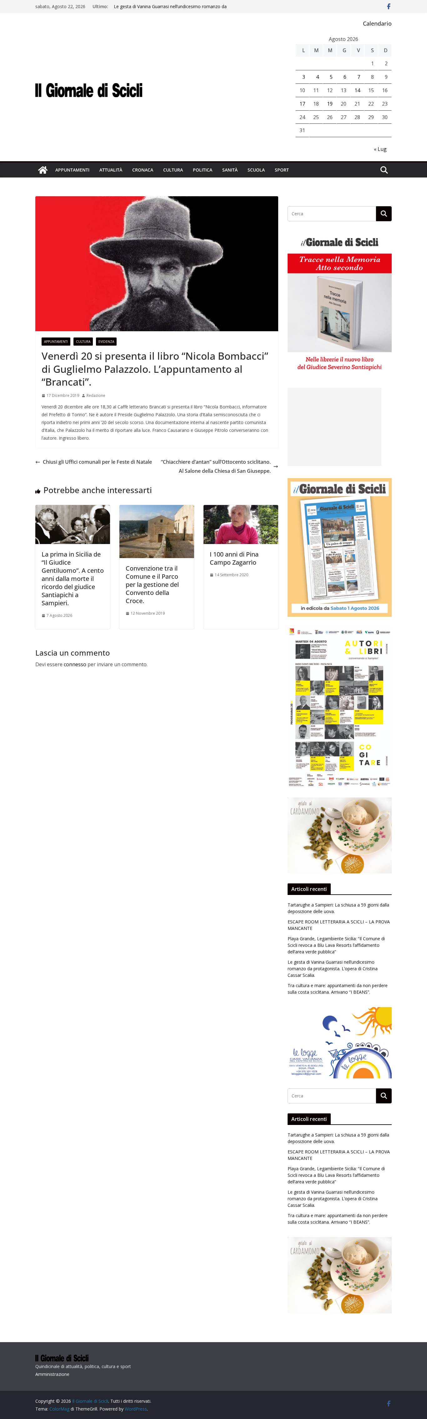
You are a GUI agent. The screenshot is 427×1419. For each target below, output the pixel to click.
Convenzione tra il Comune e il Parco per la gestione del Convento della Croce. (152, 584)
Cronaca (142, 170)
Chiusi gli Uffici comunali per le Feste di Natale (97, 461)
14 (357, 90)
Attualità (110, 170)
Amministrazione (52, 1374)
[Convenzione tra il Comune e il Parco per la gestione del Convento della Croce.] (156, 509)
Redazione (96, 395)
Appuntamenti (72, 170)
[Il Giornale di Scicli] (42, 169)
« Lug (380, 149)
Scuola (256, 170)
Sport (282, 170)
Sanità (230, 170)
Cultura (173, 170)
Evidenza (106, 341)
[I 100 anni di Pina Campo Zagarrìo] (240, 509)
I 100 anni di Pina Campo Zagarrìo (234, 558)
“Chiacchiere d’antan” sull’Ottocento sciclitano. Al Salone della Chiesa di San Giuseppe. (216, 466)
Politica (202, 170)
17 (302, 103)
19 (330, 103)
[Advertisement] (334, 427)
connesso (75, 664)
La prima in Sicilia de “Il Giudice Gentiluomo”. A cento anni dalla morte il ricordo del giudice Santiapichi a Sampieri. (73, 578)
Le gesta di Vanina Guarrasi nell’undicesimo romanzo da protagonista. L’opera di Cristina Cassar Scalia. (170, 9)
